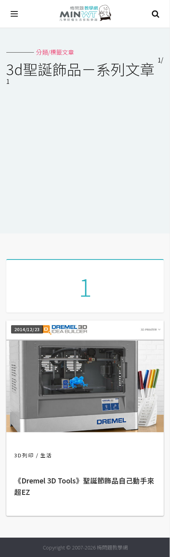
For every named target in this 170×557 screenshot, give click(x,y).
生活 (46, 455)
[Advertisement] (85, 161)
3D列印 (24, 455)
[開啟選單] (14, 14)
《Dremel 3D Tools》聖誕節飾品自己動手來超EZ (84, 486)
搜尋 (155, 14)
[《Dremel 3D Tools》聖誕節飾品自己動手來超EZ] (85, 430)
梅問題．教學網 (85, 14)
